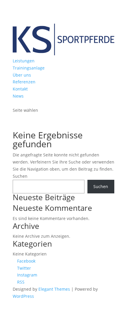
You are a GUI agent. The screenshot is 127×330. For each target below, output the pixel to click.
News (18, 96)
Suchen (20, 176)
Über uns (22, 75)
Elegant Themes (54, 289)
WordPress (23, 296)
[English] (21, 102)
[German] (15, 102)
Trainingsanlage (29, 68)
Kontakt (20, 89)
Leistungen (24, 61)
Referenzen (24, 82)
